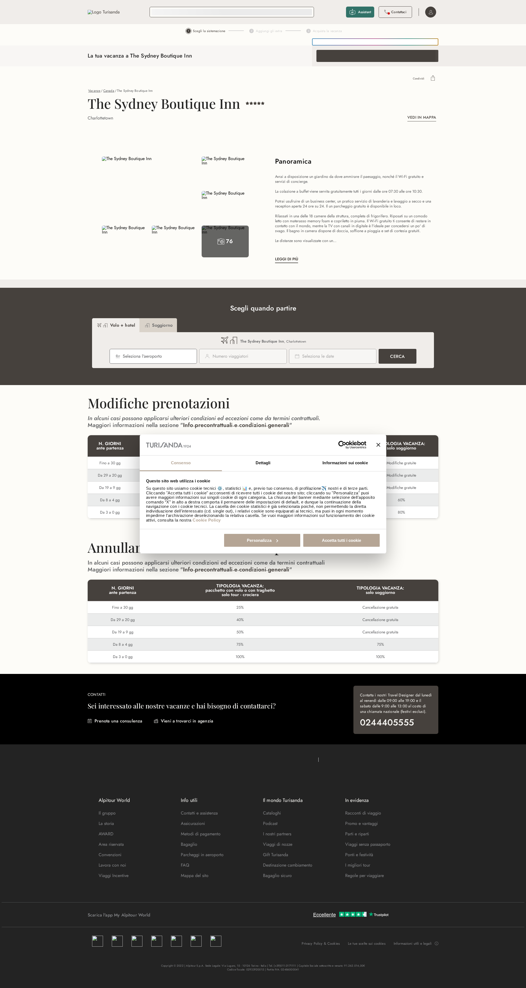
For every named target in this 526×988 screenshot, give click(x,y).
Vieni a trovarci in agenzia (187, 721)
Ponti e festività (359, 855)
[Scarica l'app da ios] (166, 915)
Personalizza (259, 540)
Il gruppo (107, 813)
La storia (106, 823)
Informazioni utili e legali (412, 943)
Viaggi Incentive (113, 875)
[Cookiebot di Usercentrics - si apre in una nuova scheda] (342, 445)
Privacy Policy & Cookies (321, 943)
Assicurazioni (193, 823)
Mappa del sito (194, 875)
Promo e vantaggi (361, 823)
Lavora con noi (112, 865)
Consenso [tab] (181, 462)
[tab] (115, 325)
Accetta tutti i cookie (341, 540)
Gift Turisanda (275, 855)
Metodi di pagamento (201, 834)
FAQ (185, 865)
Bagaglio (189, 844)
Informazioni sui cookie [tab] (345, 462)
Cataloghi (272, 813)
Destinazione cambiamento (287, 865)
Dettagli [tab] (263, 462)
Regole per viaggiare (364, 875)
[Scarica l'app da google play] (161, 915)
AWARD (106, 834)
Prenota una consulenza (118, 721)
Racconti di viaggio (363, 813)
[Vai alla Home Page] (104, 12)
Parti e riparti (357, 834)
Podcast (270, 823)
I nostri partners (277, 834)
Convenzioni (110, 855)
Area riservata (111, 844)
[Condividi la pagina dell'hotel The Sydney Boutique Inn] (433, 78)
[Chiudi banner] (378, 445)
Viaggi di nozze (277, 844)
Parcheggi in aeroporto (202, 855)
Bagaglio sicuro (277, 875)
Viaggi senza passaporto (367, 844)
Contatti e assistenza (199, 813)
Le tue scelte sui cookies (366, 943)
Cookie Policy (207, 520)
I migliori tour (357, 865)
